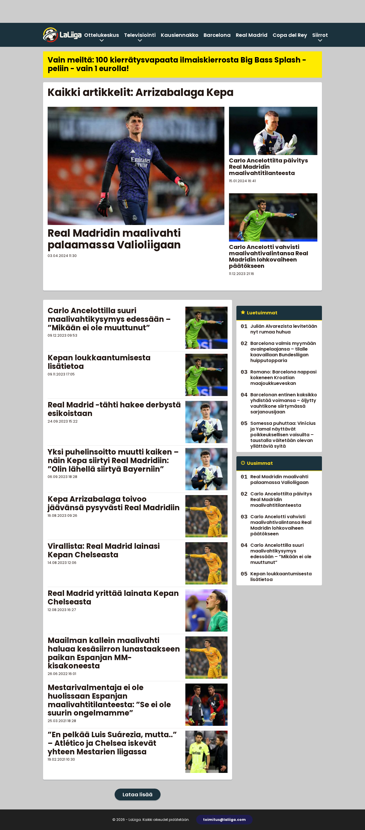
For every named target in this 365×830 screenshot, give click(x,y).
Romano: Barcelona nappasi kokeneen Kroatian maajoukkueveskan (283, 378)
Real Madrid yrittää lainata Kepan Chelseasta (113, 597)
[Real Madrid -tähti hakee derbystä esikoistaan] (206, 422)
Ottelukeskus (101, 35)
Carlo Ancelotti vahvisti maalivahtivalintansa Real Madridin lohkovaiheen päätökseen (268, 256)
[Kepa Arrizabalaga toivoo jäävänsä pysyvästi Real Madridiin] (206, 516)
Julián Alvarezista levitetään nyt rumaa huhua (283, 329)
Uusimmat (260, 463)
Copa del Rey (290, 35)
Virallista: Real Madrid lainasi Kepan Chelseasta (104, 550)
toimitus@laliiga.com (224, 819)
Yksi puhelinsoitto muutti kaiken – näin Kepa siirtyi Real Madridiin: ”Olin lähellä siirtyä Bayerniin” (113, 460)
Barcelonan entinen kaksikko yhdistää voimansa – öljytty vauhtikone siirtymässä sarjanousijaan (283, 403)
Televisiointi (140, 35)
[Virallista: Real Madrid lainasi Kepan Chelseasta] (206, 563)
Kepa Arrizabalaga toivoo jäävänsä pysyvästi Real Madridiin (114, 503)
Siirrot (320, 35)
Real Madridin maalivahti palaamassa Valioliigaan (114, 239)
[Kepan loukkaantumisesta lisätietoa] (206, 375)
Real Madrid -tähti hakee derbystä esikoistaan (114, 409)
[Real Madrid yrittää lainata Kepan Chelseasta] (206, 610)
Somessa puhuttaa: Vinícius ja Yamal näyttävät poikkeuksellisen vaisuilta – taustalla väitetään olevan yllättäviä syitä (283, 434)
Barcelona (217, 35)
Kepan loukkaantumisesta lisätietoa (99, 362)
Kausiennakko (179, 35)
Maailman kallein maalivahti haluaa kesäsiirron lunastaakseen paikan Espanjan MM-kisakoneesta (114, 653)
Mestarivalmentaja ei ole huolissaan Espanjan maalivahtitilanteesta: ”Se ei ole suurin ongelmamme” (109, 700)
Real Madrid (251, 35)
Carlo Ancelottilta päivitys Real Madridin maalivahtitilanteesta (268, 166)
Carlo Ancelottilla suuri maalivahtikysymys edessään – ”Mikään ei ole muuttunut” (109, 319)
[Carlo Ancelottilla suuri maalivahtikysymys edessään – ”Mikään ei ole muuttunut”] (206, 328)
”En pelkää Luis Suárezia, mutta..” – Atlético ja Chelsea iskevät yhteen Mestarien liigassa (112, 743)
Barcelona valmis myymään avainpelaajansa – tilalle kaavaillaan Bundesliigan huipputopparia (283, 352)
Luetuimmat (262, 313)
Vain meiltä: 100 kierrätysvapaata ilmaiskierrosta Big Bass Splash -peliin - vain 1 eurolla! (177, 64)
